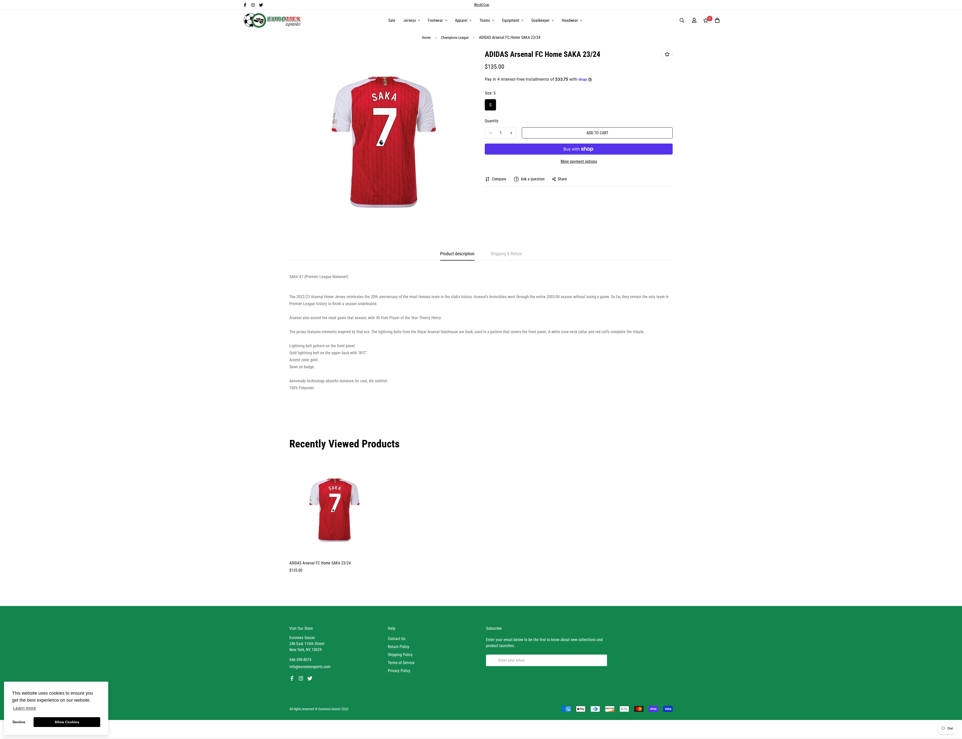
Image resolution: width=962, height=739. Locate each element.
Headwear (570, 20)
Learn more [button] (24, 708)
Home (426, 37)
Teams (484, 20)
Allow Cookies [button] (67, 722)
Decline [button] (19, 722)
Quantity (492, 120)
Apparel (461, 20)
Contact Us (396, 638)
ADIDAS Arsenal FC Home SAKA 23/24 (320, 563)
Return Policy (398, 646)
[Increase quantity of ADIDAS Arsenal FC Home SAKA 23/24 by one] (511, 133)
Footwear (435, 20)
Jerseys (409, 20)
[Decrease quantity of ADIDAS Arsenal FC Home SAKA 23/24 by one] (490, 133)
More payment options (579, 161)
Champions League (455, 37)
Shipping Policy (400, 654)
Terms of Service (401, 662)
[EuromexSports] (273, 20)
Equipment (510, 20)
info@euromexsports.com (309, 666)
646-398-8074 (300, 659)
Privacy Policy (399, 670)
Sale (391, 20)
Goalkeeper (540, 20)
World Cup (481, 5)
